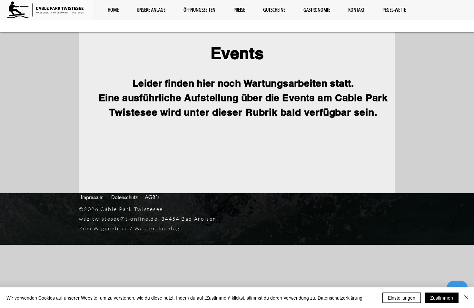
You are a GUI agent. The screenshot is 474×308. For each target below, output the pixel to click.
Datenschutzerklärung (340, 297)
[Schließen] (466, 298)
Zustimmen (441, 297)
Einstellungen (401, 297)
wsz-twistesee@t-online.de (118, 219)
